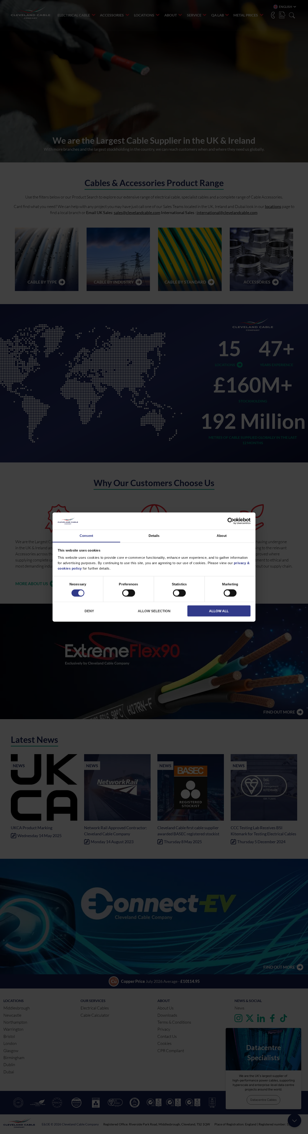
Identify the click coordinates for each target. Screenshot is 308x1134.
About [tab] (222, 536)
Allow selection (154, 611)
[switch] (128, 594)
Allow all (219, 611)
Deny (89, 611)
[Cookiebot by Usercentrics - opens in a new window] (231, 521)
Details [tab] (154, 536)
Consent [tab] (86, 536)
